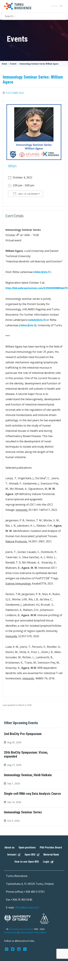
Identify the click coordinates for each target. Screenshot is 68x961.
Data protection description (33, 932)
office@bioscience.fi (27, 907)
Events (13, 64)
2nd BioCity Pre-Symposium (23, 734)
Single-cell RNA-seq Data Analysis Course (32, 794)
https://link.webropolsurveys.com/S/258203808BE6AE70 (36, 288)
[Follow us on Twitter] (7, 949)
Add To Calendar (28, 194)
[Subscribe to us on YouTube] (25, 949)
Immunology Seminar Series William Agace (38, 64)
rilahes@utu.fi (42, 272)
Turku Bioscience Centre (21, 929)
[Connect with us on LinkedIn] (19, 949)
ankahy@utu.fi (37, 319)
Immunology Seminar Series (23, 812)
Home (4, 64)
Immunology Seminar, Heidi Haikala (28, 775)
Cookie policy (10, 932)
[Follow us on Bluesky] (13, 949)
